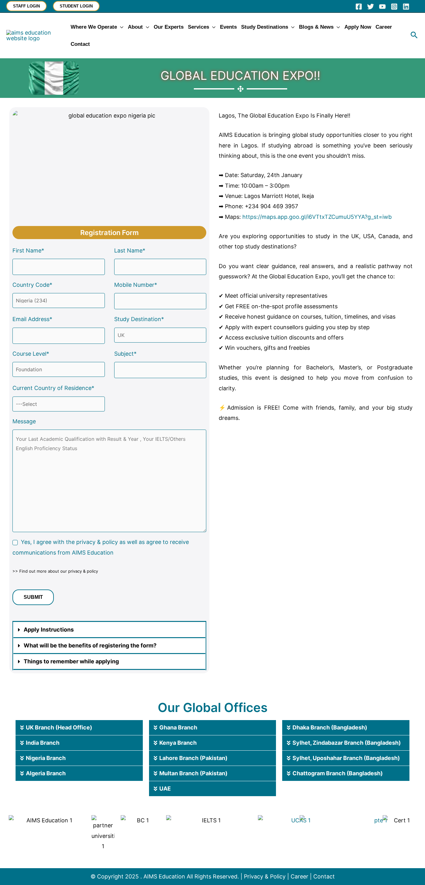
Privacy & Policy (265, 876)
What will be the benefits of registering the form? (90, 645)
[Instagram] (394, 6)
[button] (26, 6)
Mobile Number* (135, 284)
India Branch (42, 742)
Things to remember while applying (71, 661)
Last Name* (129, 250)
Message (24, 421)
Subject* (125, 353)
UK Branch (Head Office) (59, 727)
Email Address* (32, 319)
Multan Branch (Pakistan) (193, 773)
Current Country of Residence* (53, 388)
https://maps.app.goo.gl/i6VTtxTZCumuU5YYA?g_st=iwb (317, 217)
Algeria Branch (46, 773)
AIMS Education (164, 876)
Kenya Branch (178, 742)
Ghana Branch (178, 727)
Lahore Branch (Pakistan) (193, 758)
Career (299, 876)
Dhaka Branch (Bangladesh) (329, 727)
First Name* (28, 250)
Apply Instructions (49, 629)
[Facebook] (358, 6)
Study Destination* (139, 319)
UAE (165, 788)
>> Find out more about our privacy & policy (55, 571)
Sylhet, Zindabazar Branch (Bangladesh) (346, 742)
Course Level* (30, 353)
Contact (324, 876)
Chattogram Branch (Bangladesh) (337, 773)
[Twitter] (370, 6)
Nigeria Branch (46, 758)
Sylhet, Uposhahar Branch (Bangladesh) (346, 758)
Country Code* (32, 284)
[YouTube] (382, 6)
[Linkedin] (406, 6)
